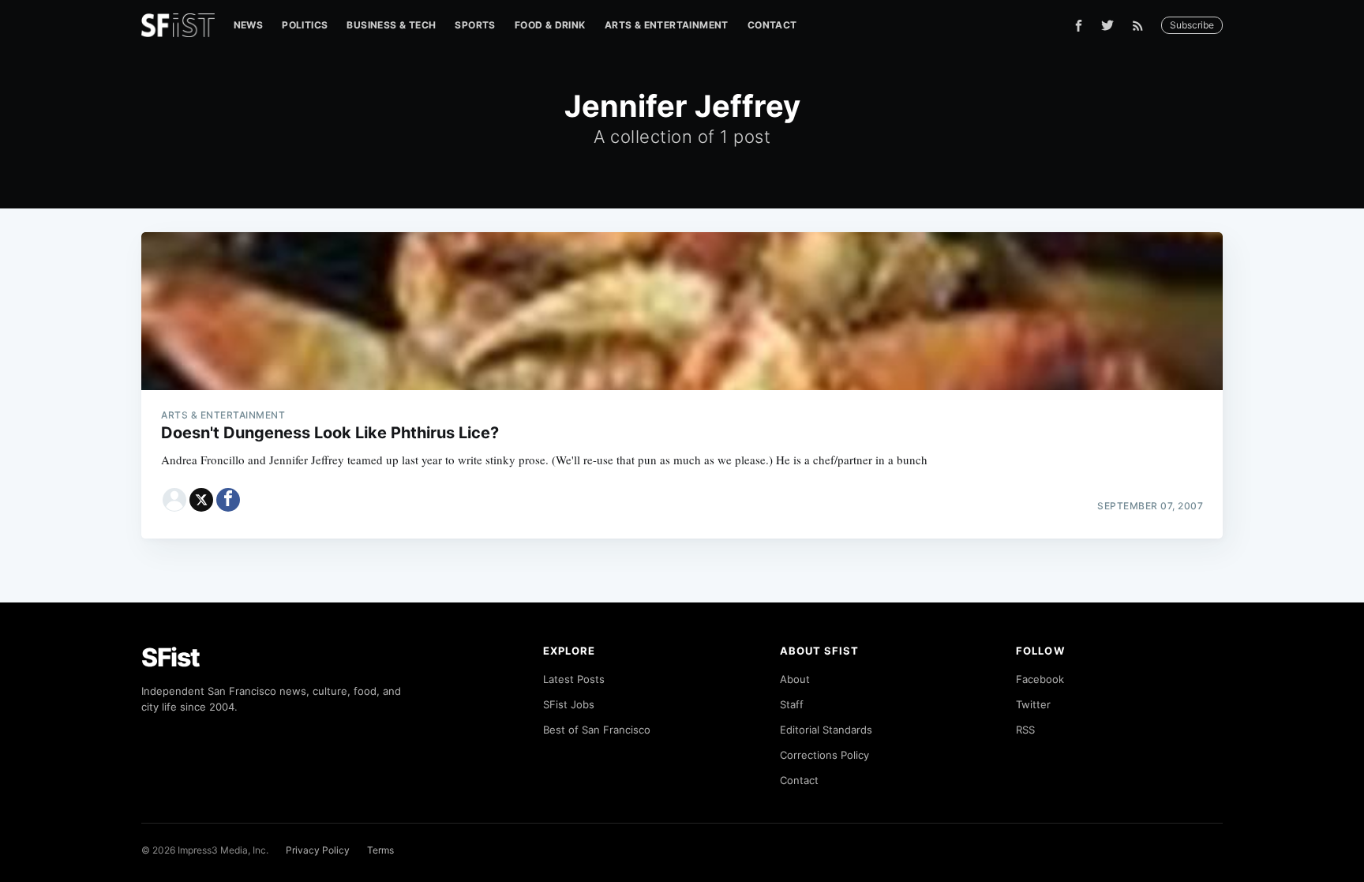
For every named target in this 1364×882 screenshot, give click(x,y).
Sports (475, 25)
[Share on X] (201, 499)
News (249, 25)
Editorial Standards (826, 729)
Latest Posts (574, 679)
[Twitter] (1107, 25)
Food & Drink (550, 25)
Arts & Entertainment (667, 25)
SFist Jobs (568, 704)
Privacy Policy (318, 850)
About (795, 679)
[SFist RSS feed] (1141, 25)
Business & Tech (391, 25)
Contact (772, 25)
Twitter (1033, 704)
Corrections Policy (824, 755)
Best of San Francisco (596, 729)
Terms (380, 850)
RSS (1025, 729)
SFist (170, 657)
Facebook (1040, 679)
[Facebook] (1078, 25)
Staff (792, 704)
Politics (305, 25)
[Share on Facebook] (228, 499)
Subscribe (1192, 25)
